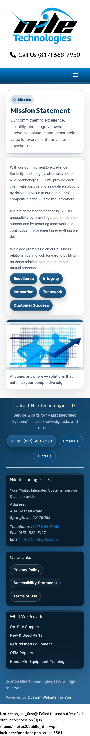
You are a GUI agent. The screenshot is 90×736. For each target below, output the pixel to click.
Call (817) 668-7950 (34, 441)
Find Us (45, 456)
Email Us (71, 441)
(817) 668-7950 (45, 526)
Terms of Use (26, 596)
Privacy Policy (27, 569)
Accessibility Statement (35, 582)
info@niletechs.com (40, 539)
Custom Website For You (49, 697)
